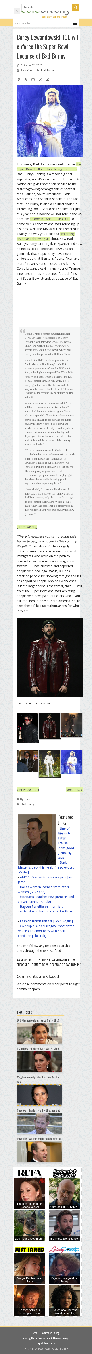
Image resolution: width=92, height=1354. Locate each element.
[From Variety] (27, 527)
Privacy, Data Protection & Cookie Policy (45, 1338)
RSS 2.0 (48, 950)
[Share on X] (26, 80)
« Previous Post (28, 789)
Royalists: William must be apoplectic (39, 1138)
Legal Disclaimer (46, 1343)
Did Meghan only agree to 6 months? (38, 1020)
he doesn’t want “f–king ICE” (50, 219)
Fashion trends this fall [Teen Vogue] (46, 921)
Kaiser (29, 70)
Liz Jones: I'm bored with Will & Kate (38, 1048)
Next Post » (74, 789)
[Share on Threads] (40, 80)
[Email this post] (47, 80)
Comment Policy (49, 1332)
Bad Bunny (47, 70)
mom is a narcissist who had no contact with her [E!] (46, 911)
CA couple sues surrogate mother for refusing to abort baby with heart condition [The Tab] (46, 931)
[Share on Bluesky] (33, 80)
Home (34, 1332)
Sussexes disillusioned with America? (38, 1110)
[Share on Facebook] (19, 80)
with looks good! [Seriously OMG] (66, 843)
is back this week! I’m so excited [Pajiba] (46, 867)
